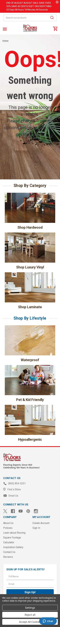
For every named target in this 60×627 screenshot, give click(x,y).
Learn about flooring (14, 532)
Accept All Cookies (30, 622)
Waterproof (30, 360)
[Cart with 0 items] (55, 28)
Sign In (36, 527)
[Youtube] (21, 511)
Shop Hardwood (30, 227)
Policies (7, 527)
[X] (5, 511)
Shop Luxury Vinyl (30, 267)
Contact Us (9, 552)
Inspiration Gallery (13, 547)
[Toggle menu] (4, 28)
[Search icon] (52, 18)
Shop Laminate (30, 307)
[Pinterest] (28, 511)
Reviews (8, 556)
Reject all (30, 615)
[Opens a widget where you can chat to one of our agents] (48, 621)
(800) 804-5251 (17, 483)
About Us (8, 523)
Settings (30, 607)
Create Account (40, 523)
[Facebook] (13, 511)
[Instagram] (36, 511)
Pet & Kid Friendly (30, 400)
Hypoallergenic (30, 439)
